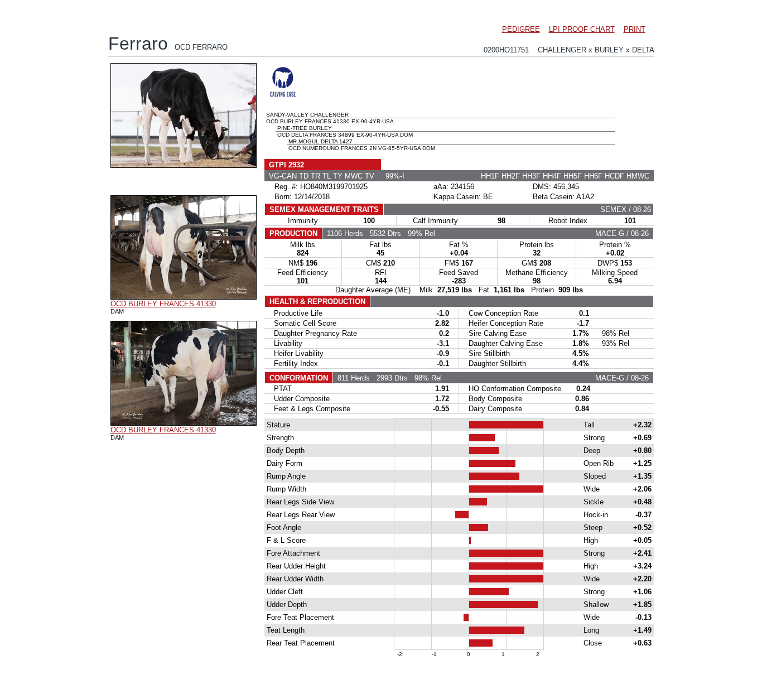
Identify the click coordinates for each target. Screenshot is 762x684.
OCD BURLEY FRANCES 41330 (163, 304)
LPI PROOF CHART (582, 29)
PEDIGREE (521, 29)
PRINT (634, 29)
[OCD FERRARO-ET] (183, 165)
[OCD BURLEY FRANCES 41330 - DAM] (183, 296)
